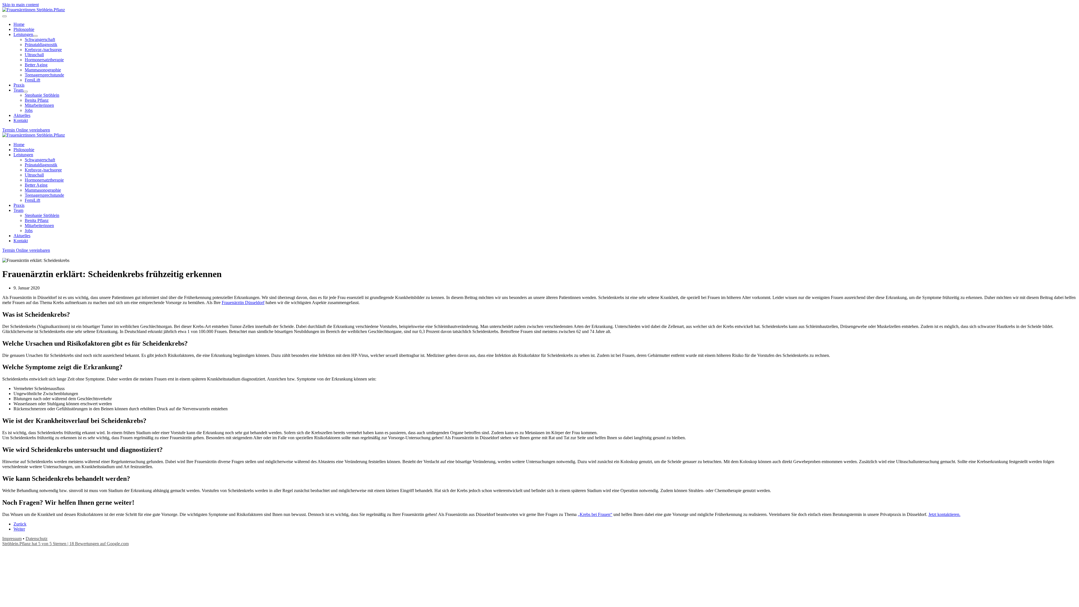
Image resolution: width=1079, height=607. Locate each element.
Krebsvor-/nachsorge (43, 169)
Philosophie (23, 149)
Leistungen (23, 154)
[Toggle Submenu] (35, 36)
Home (18, 144)
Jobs (29, 230)
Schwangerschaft (40, 159)
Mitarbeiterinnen (39, 225)
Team (18, 210)
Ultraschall (34, 175)
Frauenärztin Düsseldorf (243, 302)
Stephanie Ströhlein (42, 215)
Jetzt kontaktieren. (944, 514)
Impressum (12, 538)
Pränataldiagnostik (41, 164)
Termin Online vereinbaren (26, 130)
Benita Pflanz (37, 220)
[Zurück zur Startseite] (33, 9)
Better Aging (36, 185)
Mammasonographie (43, 190)
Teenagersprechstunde (44, 195)
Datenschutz (36, 538)
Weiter (19, 529)
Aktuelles (21, 235)
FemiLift (32, 200)
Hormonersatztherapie (44, 180)
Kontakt (20, 240)
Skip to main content (20, 4)
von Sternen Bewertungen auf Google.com (65, 543)
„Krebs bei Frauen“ (595, 514)
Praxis (18, 205)
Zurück (19, 524)
